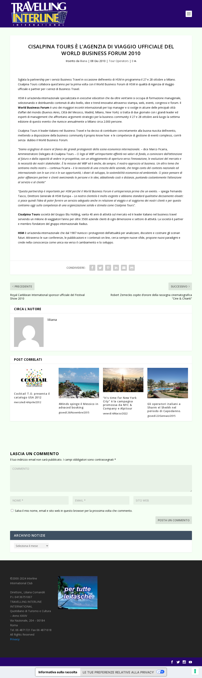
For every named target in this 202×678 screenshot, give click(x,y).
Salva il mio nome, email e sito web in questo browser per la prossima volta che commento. (73, 511)
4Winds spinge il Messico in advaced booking (78, 405)
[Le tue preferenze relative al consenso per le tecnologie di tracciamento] (195, 671)
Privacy (15, 639)
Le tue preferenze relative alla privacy (118, 672)
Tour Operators (119, 61)
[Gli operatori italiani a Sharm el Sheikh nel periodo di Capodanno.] (167, 383)
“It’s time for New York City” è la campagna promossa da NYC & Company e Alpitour (120, 403)
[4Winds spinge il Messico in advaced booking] (79, 383)
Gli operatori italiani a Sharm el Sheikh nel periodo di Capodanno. (164, 407)
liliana (83, 61)
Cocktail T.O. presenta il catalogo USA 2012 (32, 395)
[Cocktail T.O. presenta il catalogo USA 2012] (34, 378)
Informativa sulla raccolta (57, 672)
